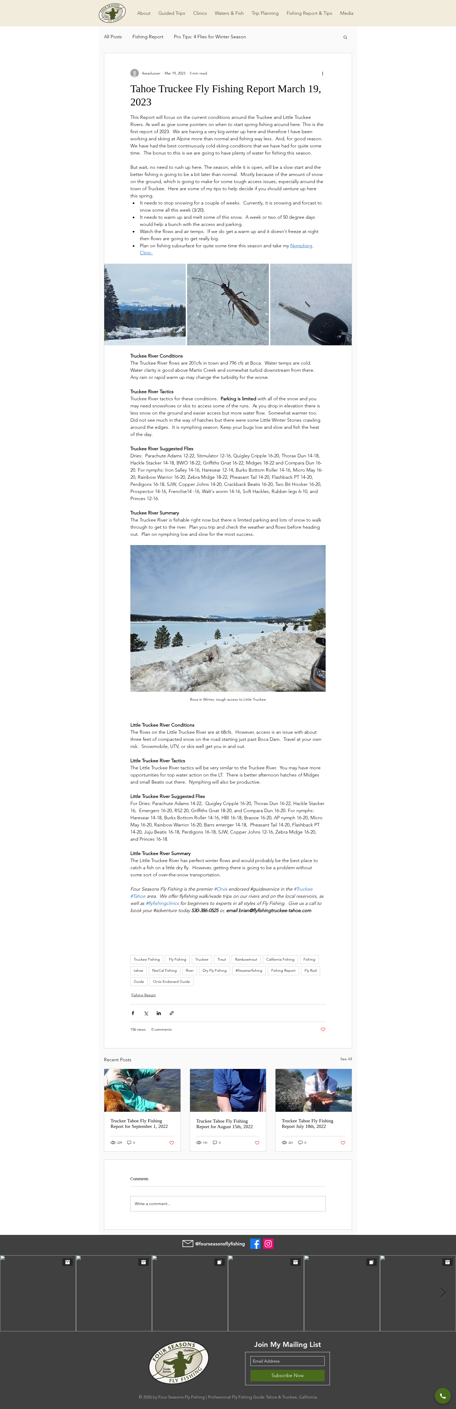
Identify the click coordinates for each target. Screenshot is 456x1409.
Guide (139, 981)
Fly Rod (311, 970)
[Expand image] (145, 304)
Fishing (309, 959)
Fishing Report (147, 37)
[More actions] (322, 73)
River (190, 970)
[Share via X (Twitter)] (145, 1013)
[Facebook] (255, 1244)
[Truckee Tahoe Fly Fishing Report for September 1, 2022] (142, 1090)
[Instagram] (268, 1244)
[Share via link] (171, 1013)
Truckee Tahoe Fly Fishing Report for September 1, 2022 (139, 1123)
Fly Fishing (177, 959)
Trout (221, 959)
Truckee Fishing (147, 959)
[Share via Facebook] (132, 1013)
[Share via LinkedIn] (158, 1013)
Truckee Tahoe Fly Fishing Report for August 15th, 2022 (224, 1123)
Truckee (201, 959)
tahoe (138, 970)
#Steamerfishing (249, 970)
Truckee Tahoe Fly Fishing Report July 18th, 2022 (307, 1123)
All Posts (113, 37)
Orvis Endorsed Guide (171, 981)
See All (346, 1059)
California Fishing (280, 959)
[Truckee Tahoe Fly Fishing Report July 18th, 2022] (314, 1090)
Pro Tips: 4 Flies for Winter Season (210, 37)
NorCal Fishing (164, 970)
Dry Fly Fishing (215, 970)
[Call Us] (443, 1396)
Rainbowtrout (246, 959)
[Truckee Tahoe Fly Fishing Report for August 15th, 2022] (228, 1090)
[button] (345, 37)
